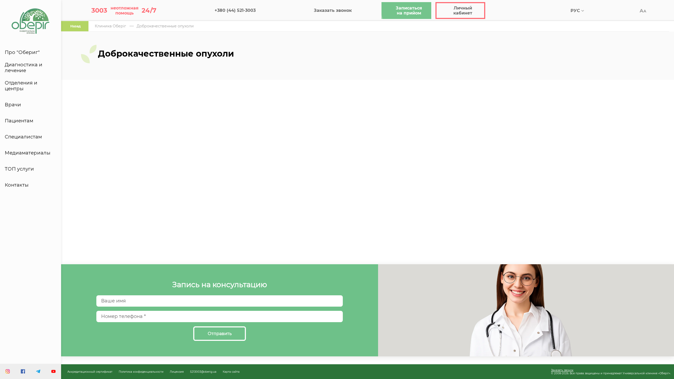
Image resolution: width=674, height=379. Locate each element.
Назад (75, 26)
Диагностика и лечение (23, 67)
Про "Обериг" (22, 52)
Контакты (16, 185)
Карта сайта (231, 371)
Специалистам (23, 137)
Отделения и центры (21, 86)
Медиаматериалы (27, 153)
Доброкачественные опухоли (165, 26)
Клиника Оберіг (110, 26)
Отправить (220, 333)
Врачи (13, 105)
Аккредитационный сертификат (89, 371)
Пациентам (19, 121)
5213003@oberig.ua (203, 371)
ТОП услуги (19, 169)
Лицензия (177, 371)
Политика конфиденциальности (141, 371)
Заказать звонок (562, 370)
